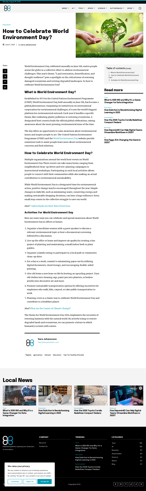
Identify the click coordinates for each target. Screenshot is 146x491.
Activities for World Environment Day (124, 80)
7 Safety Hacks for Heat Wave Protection (49, 206)
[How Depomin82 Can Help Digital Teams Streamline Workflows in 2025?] (126, 395)
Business (107, 128)
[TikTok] (136, 484)
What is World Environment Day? (123, 72)
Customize (15, 481)
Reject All (29, 481)
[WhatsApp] (5, 87)
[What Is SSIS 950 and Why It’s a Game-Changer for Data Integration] (19, 395)
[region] (30, 474)
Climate (47, 355)
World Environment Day (65, 138)
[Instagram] (121, 484)
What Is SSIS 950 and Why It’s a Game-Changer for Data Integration (18, 413)
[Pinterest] (5, 82)
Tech (106, 98)
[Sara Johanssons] (30, 342)
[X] (5, 76)
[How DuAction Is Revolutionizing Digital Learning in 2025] (55, 395)
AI (105, 138)
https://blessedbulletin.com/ (48, 342)
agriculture (37, 355)
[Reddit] (131, 484)
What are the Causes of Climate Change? (50, 308)
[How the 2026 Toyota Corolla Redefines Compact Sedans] (91, 395)
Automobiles (108, 118)
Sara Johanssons (28, 45)
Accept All (44, 481)
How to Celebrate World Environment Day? (124, 76)
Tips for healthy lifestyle (73, 355)
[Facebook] (5, 71)
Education (7, 25)
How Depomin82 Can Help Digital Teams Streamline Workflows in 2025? (125, 413)
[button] (140, 8)
